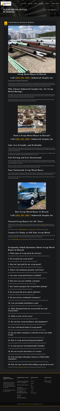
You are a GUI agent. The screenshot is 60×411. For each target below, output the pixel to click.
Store (35, 3)
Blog (32, 388)
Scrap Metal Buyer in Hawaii (52, 9)
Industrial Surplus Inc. (33, 229)
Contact (47, 3)
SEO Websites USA (29, 404)
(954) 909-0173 (24, 382)
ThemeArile (41, 404)
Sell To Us (23, 3)
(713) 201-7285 (23, 388)
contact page (21, 367)
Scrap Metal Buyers (26, 24)
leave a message (22, 239)
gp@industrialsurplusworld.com (10, 390)
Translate (50, 382)
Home (45, 9)
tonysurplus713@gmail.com (21, 397)
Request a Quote (55, 3)
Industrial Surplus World (14, 24)
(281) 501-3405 (22, 78)
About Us (41, 3)
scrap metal (42, 224)
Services (30, 3)
